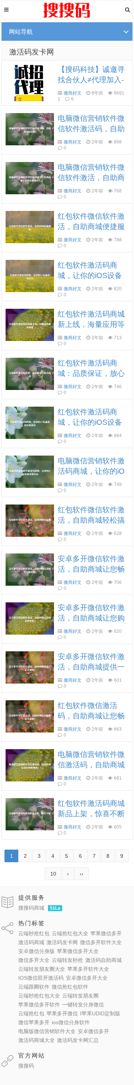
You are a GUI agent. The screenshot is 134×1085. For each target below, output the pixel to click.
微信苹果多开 (34, 1022)
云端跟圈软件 (34, 987)
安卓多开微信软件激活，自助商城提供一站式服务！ (91, 666)
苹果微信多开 (106, 933)
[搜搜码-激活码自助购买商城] (67, 17)
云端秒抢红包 (34, 933)
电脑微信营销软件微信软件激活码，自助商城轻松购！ (91, 128)
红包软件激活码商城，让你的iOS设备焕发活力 (90, 275)
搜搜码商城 (31, 908)
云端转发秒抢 (67, 960)
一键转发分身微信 (83, 1005)
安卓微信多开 (93, 1031)
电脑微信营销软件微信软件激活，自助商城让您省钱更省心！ (91, 177)
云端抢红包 (31, 1013)
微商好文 (73, 93)
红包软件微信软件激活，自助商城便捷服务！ (91, 226)
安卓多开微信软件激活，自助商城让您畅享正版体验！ (91, 569)
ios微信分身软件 (71, 1022)
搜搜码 (26, 1066)
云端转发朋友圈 (80, 996)
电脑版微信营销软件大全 (47, 1031)
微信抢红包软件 (70, 987)
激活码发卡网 (31, 52)
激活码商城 (31, 942)
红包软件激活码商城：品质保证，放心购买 (91, 373)
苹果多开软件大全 (88, 969)
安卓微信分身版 (36, 951)
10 (53, 874)
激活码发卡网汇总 (78, 1040)
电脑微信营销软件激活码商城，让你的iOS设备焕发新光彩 (91, 471)
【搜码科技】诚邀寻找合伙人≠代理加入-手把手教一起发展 (91, 79)
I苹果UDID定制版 (100, 1013)
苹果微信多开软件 (39, 1005)
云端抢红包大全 (70, 933)
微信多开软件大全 (101, 942)
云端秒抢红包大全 (39, 996)
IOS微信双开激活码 (41, 978)
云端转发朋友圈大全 (41, 969)
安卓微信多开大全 (87, 978)
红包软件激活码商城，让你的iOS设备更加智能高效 (90, 422)
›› (81, 874)
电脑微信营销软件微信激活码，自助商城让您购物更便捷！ (91, 764)
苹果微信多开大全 (78, 951)
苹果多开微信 (62, 1013)
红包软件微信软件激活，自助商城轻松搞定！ (91, 520)
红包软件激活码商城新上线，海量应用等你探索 (91, 324)
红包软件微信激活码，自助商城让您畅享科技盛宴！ (91, 715)
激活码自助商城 (103, 960)
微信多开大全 (34, 960)
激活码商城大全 (36, 1040)
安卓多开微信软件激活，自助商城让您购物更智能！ (91, 617)
